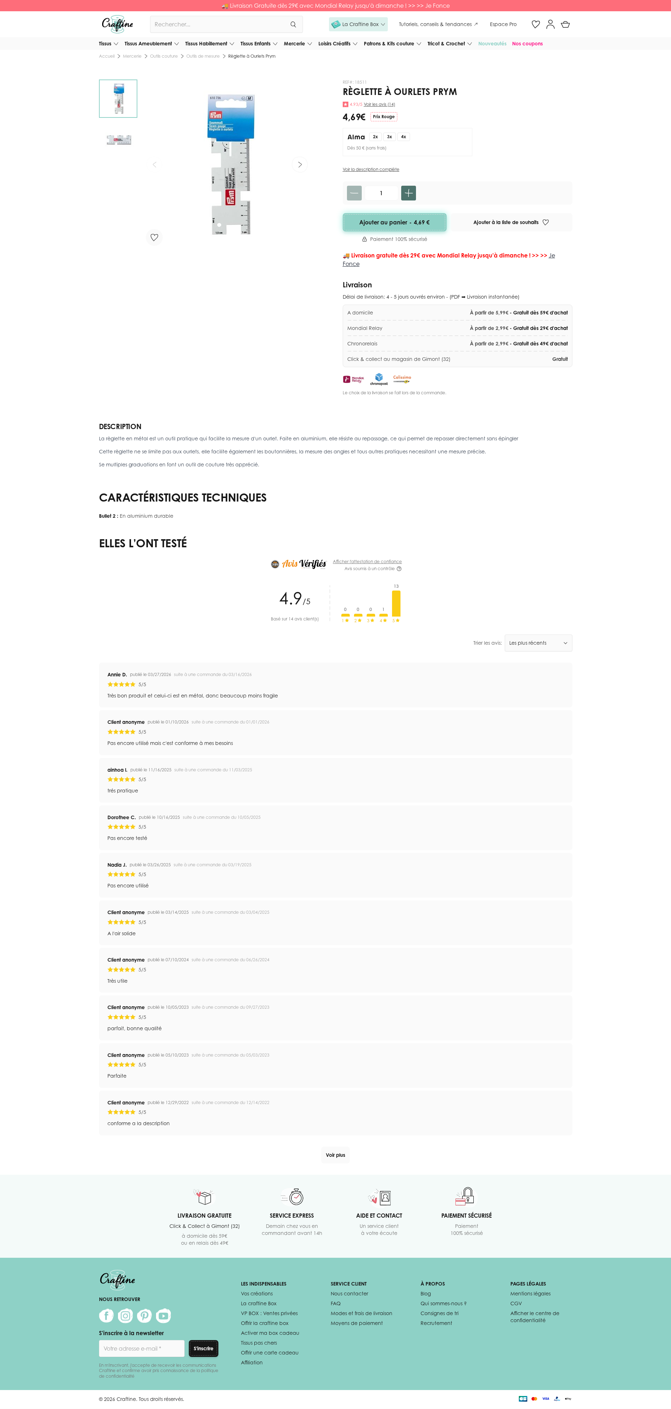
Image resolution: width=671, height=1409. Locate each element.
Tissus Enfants (256, 43)
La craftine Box (259, 1303)
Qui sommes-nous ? (444, 1303)
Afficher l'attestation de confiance (367, 561)
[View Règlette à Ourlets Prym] (118, 98)
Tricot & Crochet (446, 43)
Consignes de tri (440, 1313)
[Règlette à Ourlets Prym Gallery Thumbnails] (118, 119)
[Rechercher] (293, 24)
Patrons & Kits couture (389, 43)
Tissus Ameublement (148, 43)
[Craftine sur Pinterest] (144, 1315)
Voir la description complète (371, 169)
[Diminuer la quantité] (354, 193)
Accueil (106, 56)
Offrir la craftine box (264, 1323)
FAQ (336, 1303)
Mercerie (294, 43)
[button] (358, 24)
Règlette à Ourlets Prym (251, 56)
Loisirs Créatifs (334, 43)
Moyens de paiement (357, 1323)
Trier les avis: (487, 643)
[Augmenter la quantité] (408, 193)
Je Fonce (437, 5)
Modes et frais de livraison (361, 1313)
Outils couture (164, 56)
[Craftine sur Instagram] (125, 1315)
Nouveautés (492, 43)
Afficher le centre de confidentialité (534, 1316)
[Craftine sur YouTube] (163, 1315)
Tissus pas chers (259, 1343)
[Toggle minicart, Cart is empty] (565, 24)
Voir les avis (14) (379, 104)
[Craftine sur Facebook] (106, 1315)
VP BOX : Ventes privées (269, 1313)
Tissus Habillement (206, 43)
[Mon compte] (550, 24)
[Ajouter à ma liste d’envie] (154, 237)
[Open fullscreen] (227, 164)
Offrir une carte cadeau (270, 1353)
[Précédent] (154, 164)
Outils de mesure (203, 56)
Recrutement (436, 1323)
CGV (516, 1303)
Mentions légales (530, 1293)
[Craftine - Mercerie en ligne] (117, 24)
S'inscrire (203, 1348)
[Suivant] (299, 164)
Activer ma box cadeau (270, 1333)
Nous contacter (349, 1293)
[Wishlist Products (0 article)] (536, 24)
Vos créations (257, 1293)
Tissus (105, 43)
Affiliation (252, 1362)
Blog (426, 1293)
